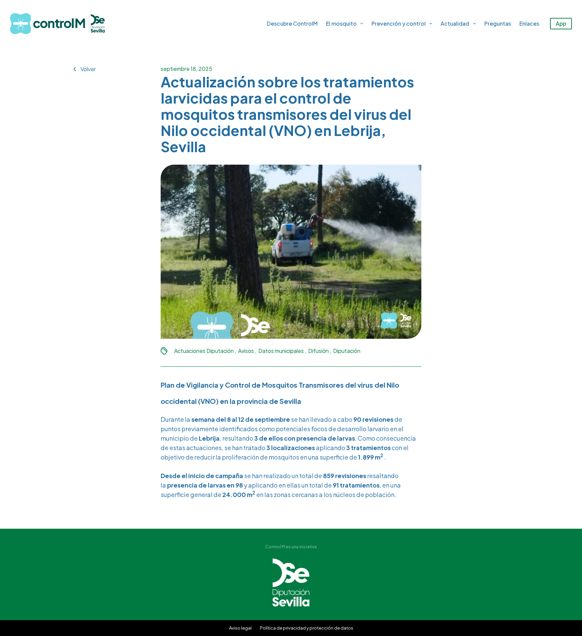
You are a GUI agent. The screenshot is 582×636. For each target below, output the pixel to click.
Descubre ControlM (292, 23)
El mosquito (341, 23)
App (561, 23)
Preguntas (497, 23)
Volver (88, 69)
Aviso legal (240, 628)
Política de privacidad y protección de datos (306, 628)
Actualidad (455, 23)
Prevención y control (398, 23)
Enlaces (529, 23)
